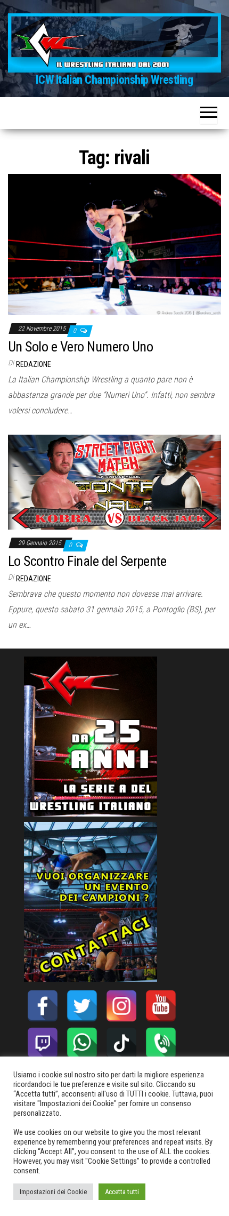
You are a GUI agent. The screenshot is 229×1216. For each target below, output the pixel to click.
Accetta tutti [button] (122, 1192)
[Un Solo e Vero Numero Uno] (114, 244)
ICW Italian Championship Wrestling (114, 79)
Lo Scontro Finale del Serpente (87, 561)
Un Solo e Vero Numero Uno (80, 347)
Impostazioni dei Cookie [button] (53, 1192)
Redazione (33, 364)
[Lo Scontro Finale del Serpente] (114, 481)
